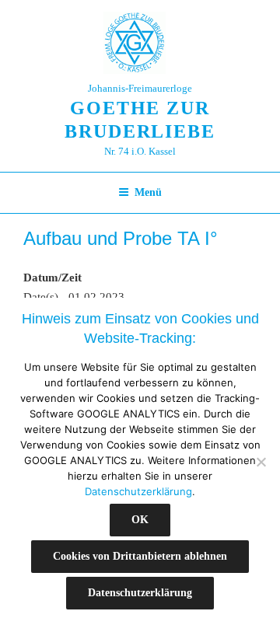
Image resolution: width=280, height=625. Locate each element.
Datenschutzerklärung (138, 491)
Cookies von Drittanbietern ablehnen (140, 556)
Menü (148, 192)
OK (140, 519)
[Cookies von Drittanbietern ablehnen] (260, 462)
